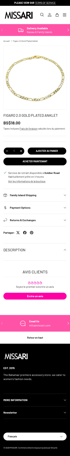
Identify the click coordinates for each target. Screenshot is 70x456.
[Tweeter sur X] (18, 232)
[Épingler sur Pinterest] (31, 232)
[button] (57, 15)
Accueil (6, 41)
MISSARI (13, 447)
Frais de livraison (29, 128)
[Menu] (64, 15)
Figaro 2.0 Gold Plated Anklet (25, 41)
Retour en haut (35, 337)
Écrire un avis (35, 296)
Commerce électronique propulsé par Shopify (37, 447)
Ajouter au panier (47, 150)
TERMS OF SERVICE (45, 2)
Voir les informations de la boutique (27, 181)
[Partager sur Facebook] (24, 232)
